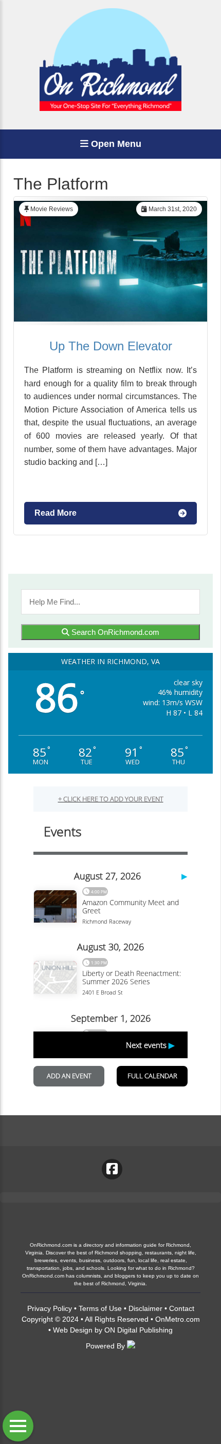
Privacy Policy (49, 1308)
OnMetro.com (177, 1319)
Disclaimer (145, 1308)
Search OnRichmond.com (114, 632)
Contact (181, 1308)
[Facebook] (112, 1169)
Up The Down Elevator (110, 346)
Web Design (73, 1330)
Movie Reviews (51, 209)
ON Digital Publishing (138, 1330)
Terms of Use (100, 1308)
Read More (55, 513)
